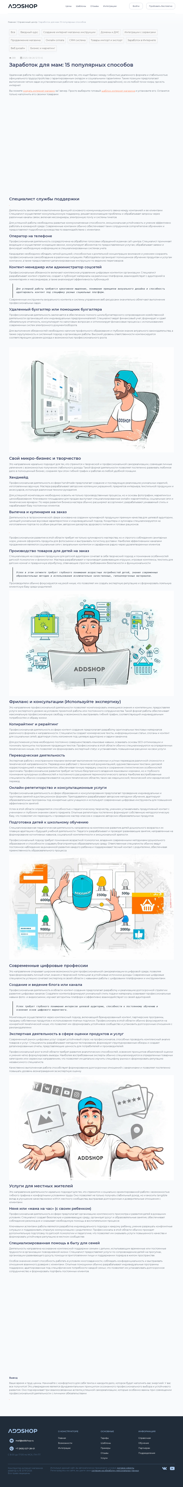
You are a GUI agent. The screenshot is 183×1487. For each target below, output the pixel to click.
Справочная (144, 1438)
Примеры (105, 1448)
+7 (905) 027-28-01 (25, 1448)
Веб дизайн (18, 48)
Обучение (143, 1443)
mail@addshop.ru (25, 1440)
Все (13, 32)
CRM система (77, 40)
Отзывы (94, 6)
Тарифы (105, 1438)
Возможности (65, 1443)
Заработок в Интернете (142, 40)
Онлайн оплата (55, 40)
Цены (68, 6)
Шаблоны (81, 6)
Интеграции (110, 6)
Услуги (104, 1458)
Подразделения (146, 1453)
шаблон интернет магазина (118, 91)
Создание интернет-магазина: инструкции (69, 32)
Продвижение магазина (25, 40)
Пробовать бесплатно (160, 6)
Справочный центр (27, 22)
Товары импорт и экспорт (106, 40)
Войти (136, 6)
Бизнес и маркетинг (42, 48)
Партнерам (144, 1448)
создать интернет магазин (39, 91)
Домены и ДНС (110, 32)
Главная (12, 22)
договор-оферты (125, 1468)
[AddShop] (23, 6)
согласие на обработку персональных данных (115, 1470)
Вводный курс (29, 32)
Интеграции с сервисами (140, 32)
